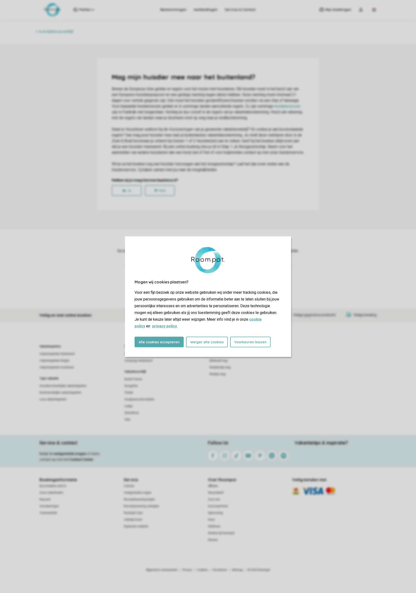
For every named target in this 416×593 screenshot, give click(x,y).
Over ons (214, 499)
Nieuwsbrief (216, 492)
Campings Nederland (138, 360)
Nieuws (213, 540)
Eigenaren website (136, 526)
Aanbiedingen (206, 9)
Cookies (202, 570)
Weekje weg (217, 374)
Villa (127, 419)
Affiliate (213, 486)
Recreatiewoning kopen (139, 499)
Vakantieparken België (54, 360)
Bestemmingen (173, 9)
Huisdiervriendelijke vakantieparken (63, 386)
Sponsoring (215, 513)
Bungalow (131, 386)
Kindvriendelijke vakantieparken (60, 392)
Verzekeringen (49, 506)
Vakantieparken (50, 346)
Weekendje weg (220, 367)
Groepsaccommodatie (139, 399)
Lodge (128, 406)
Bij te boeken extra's (52, 486)
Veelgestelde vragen (137, 492)
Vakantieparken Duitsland (56, 367)
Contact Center (81, 459)
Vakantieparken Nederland (57, 354)
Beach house (133, 379)
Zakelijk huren (133, 519)
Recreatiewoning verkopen (141, 506)
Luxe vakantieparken (53, 399)
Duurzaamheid (218, 506)
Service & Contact (240, 9)
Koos (211, 519)
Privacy (187, 570)
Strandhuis (131, 412)
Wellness (214, 526)
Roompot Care (133, 513)
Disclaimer (220, 570)
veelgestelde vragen (70, 454)
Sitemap (237, 570)
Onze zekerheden (51, 492)
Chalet (128, 392)
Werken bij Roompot (221, 533)
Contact (129, 486)
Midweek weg (218, 360)
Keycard (44, 499)
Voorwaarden (48, 513)
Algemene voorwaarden (162, 570)
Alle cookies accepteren (159, 342)
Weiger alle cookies (207, 342)
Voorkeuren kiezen (250, 342)
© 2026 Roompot (258, 570)
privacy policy (164, 326)
